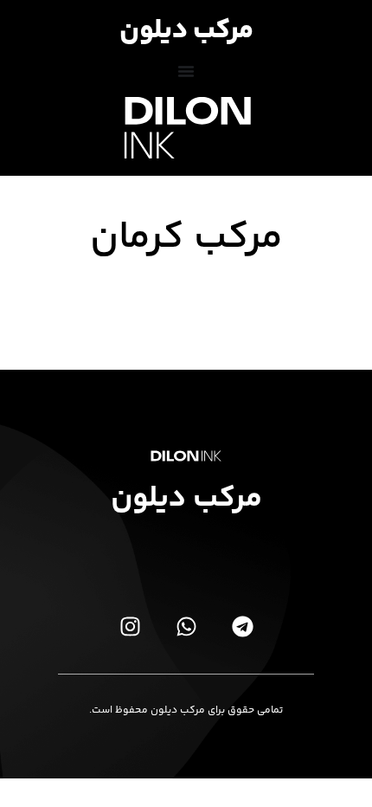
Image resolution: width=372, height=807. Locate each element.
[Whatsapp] (186, 626)
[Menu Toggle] (186, 71)
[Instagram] (129, 626)
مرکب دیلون (186, 31)
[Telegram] (242, 626)
